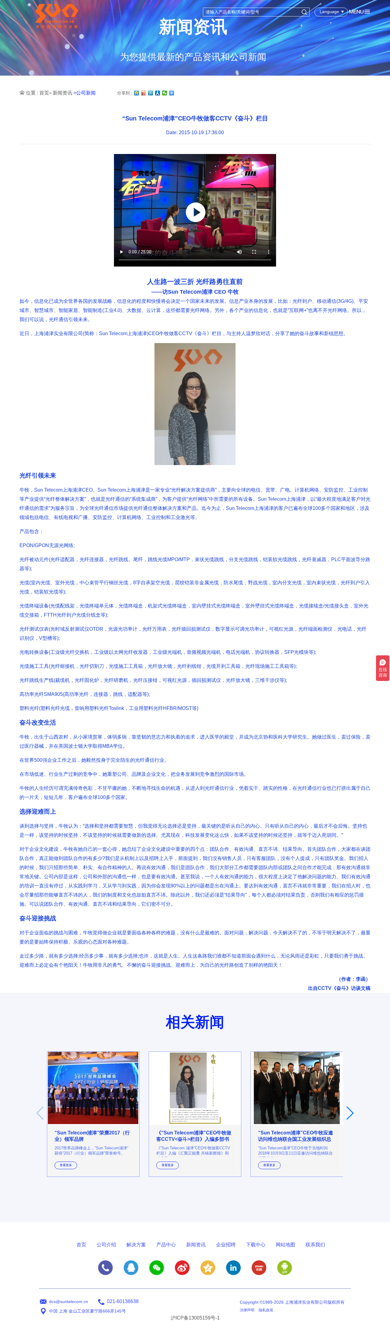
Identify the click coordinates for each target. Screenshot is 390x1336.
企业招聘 (226, 1244)
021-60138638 (123, 1301)
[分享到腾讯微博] (150, 93)
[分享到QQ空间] (136, 93)
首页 (44, 92)
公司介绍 (106, 1244)
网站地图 (285, 1244)
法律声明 (247, 1310)
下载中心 (255, 1244)
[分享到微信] (164, 93)
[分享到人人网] (157, 93)
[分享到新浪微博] (143, 93)
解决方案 (136, 1244)
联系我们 (315, 1244)
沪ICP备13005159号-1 (195, 1317)
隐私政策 (266, 1310)
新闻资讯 (62, 92)
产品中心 (166, 1244)
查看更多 (66, 1165)
